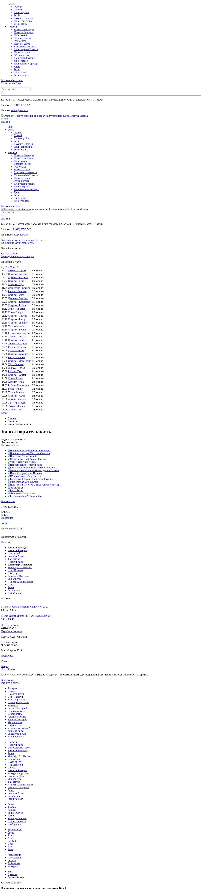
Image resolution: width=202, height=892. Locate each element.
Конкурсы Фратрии (24, 58)
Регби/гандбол (22, 75)
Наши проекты (16, 736)
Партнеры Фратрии (18, 702)
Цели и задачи (15, 696)
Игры (11, 846)
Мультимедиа (15, 829)
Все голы (13, 841)
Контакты (13, 705)
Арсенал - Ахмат (17, 399)
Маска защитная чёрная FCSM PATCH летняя (25, 615)
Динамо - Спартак (18, 298)
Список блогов (16, 877)
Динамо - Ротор (16, 368)
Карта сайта (7, 680)
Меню (4, 118)
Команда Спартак (23, 18)
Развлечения (14, 854)
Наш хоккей (20, 35)
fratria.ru (17, 528)
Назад (4, 413)
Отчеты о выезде (17, 711)
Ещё (10, 126)
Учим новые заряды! (19, 728)
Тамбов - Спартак (17, 343)
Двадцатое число (17, 733)
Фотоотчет (17, 80)
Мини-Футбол (21, 12)
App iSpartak (8, 669)
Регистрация (8, 83)
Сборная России (22, 38)
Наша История (22, 52)
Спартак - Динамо (18, 322)
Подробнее (7, 517)
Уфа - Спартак (16, 364)
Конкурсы (13, 866)
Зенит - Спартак (16, 308)
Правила (12, 874)
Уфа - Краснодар (17, 402)
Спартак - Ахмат (17, 374)
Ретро (17, 69)
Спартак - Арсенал (18, 354)
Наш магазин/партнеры (26, 63)
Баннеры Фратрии (17, 719)
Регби (17, 15)
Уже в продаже (9, 642)
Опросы (12, 767)
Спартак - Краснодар (19, 301)
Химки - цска (15, 409)
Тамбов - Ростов (17, 406)
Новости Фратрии (23, 32)
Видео (11, 832)
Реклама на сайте (17, 716)
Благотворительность (25, 46)
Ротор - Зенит (15, 388)
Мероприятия (15, 722)
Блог (10, 871)
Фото (10, 835)
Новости (12, 26)
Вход (18, 83)
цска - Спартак (16, 350)
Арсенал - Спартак (18, 277)
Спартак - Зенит (16, 340)
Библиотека (14, 863)
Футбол (18, 6)
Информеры (14, 725)
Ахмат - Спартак (17, 270)
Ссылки (12, 860)
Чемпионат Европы (18, 787)
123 (9, 512)
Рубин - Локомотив (18, 385)
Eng (8, 121)
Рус (3, 121)
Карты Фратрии (16, 699)
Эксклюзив (20, 72)
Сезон (11, 4)
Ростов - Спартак (17, 291)
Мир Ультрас (21, 60)
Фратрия (12, 688)
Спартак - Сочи (16, 395)
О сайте (12, 691)
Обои (10, 843)
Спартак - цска (16, 281)
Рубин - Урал (15, 371)
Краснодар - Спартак (19, 333)
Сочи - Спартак (16, 312)
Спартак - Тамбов (17, 315)
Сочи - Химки (15, 378)
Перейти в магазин (11, 631)
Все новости (8, 501)
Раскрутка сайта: (11, 682)
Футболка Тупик (10, 625)
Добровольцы (15, 713)
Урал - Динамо (16, 392)
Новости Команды (24, 29)
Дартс (17, 66)
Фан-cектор (20, 41)
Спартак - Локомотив (19, 361)
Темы (10, 849)
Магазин (6, 80)
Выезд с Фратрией (17, 708)
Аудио (11, 838)
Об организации (16, 694)
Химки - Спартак (17, 336)
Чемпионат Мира (17, 776)
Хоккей (18, 9)
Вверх (4, 666)
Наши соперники (23, 21)
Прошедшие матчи (32, 240)
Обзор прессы (21, 55)
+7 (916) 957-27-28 (21, 105)
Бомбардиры (20, 23)
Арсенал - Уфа (16, 381)
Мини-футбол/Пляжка (26, 49)
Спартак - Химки (17, 274)
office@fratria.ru (19, 110)
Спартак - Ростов (17, 329)
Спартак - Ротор (16, 319)
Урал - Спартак (16, 326)
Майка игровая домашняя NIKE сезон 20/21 (24, 606)
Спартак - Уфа (16, 284)
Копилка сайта (15, 731)
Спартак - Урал (16, 294)
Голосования (14, 857)
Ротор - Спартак (16, 357)
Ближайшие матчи (11, 240)
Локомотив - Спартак (19, 288)
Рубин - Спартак (17, 347)
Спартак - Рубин (17, 305)
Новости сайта (22, 43)
